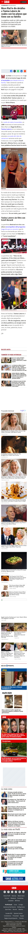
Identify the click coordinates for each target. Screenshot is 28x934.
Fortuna (7, 898)
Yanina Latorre (6, 129)
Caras (15, 904)
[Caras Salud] (14, 873)
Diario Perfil (7, 896)
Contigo (21, 904)
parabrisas (14, 741)
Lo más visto (6, 789)
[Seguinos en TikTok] (16, 892)
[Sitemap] (23, 892)
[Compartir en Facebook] (11, 71)
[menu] (2, 2)
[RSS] (20, 892)
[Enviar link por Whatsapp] (18, 71)
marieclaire (14, 693)
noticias (14, 670)
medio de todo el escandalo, (13, 122)
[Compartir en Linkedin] (21, 71)
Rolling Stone (21, 907)
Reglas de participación (10, 918)
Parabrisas (20, 898)
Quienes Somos (18, 913)
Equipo (22, 916)
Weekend (13, 898)
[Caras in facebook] (8, 892)
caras (14, 717)
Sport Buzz (8, 909)
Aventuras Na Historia (9, 907)
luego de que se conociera (10, 229)
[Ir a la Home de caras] (6, 2)
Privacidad (16, 916)
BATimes (17, 900)
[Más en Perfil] (10, 666)
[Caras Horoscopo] (14, 880)
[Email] (25, 71)
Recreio (15, 909)
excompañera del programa (15, 227)
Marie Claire (21, 896)
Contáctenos (7, 916)
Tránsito (21, 918)
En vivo (24, 2)
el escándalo (5, 80)
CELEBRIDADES (4, 5)
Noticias (14, 896)
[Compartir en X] (15, 71)
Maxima (21, 909)
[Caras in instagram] (5, 892)
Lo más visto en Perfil (10, 829)
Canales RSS (8, 913)
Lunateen (11, 900)
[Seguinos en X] (12, 892)
